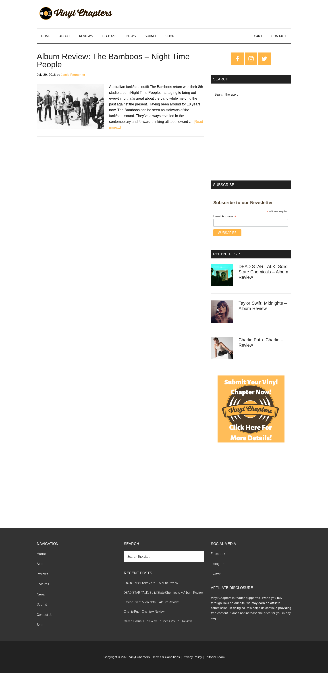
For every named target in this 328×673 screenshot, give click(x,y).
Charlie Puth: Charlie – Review (144, 611)
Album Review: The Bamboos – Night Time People (113, 60)
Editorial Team (215, 657)
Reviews (42, 574)
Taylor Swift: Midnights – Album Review (151, 602)
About (41, 564)
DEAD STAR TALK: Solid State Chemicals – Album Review (263, 272)
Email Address (224, 216)
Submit (42, 604)
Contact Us (44, 614)
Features (43, 584)
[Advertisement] (251, 140)
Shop (40, 625)
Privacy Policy (192, 657)
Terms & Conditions (166, 657)
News (41, 594)
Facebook (218, 554)
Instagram (218, 564)
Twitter (215, 574)
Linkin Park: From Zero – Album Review (151, 583)
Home (41, 554)
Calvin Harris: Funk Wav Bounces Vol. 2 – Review (158, 621)
